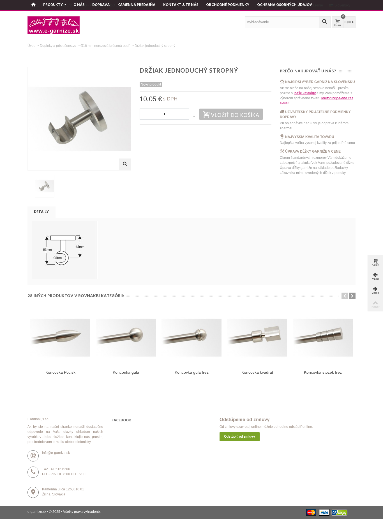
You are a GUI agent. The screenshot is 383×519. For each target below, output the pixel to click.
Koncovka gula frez (192, 372)
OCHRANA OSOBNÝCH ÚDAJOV (284, 5)
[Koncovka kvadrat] (257, 338)
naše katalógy (305, 93)
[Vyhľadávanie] (325, 22)
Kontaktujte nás (180, 5)
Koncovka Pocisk (60, 372)
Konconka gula (126, 372)
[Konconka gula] (126, 338)
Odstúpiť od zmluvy (239, 436)
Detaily (41, 212)
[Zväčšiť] (125, 164)
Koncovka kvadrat (257, 372)
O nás (78, 5)
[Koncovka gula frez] (191, 338)
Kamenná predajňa (136, 5)
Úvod (31, 46)
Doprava (101, 5)
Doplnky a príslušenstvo (58, 46)
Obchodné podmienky (227, 5)
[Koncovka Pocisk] (60, 338)
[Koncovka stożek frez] (323, 338)
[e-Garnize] (53, 25)
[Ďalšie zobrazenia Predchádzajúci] (30, 186)
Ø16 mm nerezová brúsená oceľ (105, 46)
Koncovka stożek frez (323, 372)
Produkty (53, 5)
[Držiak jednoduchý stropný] (44, 186)
